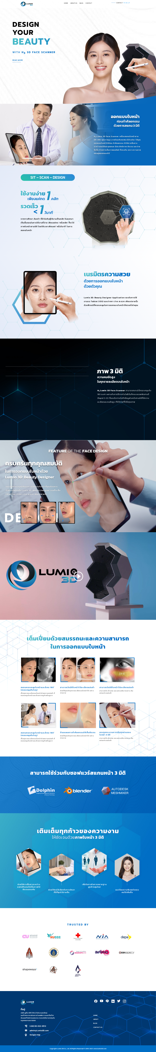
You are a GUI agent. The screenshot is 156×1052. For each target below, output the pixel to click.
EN (127, 3)
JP (129, 3)
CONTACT (89, 3)
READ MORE (17, 60)
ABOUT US (73, 3)
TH (124, 3)
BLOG (81, 3)
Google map (35, 1034)
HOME (66, 3)
